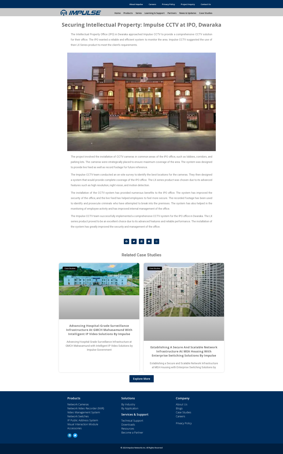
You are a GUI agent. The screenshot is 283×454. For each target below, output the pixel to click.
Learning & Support (155, 13)
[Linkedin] (69, 435)
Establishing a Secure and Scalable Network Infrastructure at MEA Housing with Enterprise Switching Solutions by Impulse (183, 351)
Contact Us (206, 4)
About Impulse (136, 4)
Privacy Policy (168, 4)
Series (139, 13)
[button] (126, 241)
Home (118, 13)
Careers (152, 4)
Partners (172, 13)
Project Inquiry (188, 4)
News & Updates (187, 13)
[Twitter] (75, 435)
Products (128, 13)
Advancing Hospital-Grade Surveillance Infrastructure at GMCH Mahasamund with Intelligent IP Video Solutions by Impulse (99, 330)
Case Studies (205, 13)
